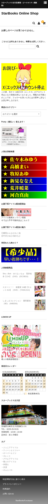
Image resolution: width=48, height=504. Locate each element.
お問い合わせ (8, 494)
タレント (7, 456)
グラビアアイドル (10, 459)
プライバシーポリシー (12, 484)
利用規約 (6, 489)
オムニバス (8, 470)
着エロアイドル (9, 462)
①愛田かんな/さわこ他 (11, 233)
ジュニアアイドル (10, 447)
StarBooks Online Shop (19, 13)
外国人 (6, 464)
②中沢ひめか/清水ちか (11, 236)
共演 (5, 467)
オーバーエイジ (9, 453)
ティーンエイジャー (11, 450)
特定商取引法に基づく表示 (14, 479)
